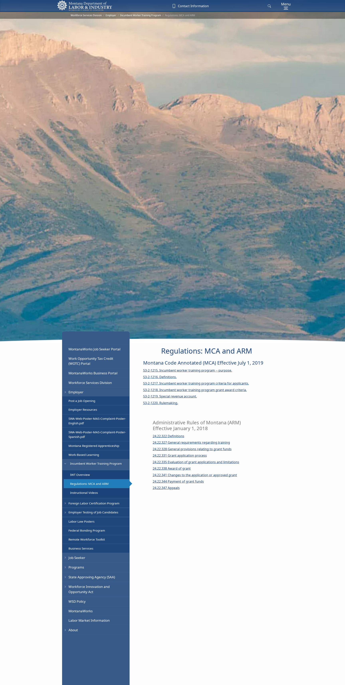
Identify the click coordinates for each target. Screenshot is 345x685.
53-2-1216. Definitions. (160, 377)
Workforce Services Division (86, 15)
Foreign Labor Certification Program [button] (93, 503)
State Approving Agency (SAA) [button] (91, 577)
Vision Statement (80, 639)
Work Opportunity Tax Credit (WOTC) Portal (90, 361)
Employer (111, 15)
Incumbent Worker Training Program (140, 15)
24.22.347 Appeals (166, 488)
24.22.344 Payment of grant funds (178, 481)
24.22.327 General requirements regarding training (191, 442)
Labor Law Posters (81, 521)
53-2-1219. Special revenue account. (170, 396)
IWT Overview (80, 474)
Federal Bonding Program (86, 530)
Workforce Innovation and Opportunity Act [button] (89, 589)
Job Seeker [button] (76, 557)
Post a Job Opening (81, 401)
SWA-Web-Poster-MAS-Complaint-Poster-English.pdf (97, 421)
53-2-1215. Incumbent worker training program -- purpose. (187, 370)
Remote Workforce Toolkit (86, 539)
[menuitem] (95, 349)
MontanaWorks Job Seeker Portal (94, 349)
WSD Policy (77, 601)
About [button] (73, 629)
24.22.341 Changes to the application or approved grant (195, 475)
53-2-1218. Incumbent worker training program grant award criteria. (195, 390)
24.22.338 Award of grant (172, 468)
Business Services (80, 548)
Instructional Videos (84, 492)
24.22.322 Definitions (168, 436)
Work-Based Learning (83, 454)
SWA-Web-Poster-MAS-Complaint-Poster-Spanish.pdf (97, 434)
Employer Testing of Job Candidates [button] (93, 512)
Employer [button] (75, 392)
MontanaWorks (80, 610)
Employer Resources (82, 410)
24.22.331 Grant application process (180, 455)
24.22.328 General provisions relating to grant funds (192, 449)
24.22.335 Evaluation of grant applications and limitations (196, 462)
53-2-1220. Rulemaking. (160, 403)
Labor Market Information (89, 620)
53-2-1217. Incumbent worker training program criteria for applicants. (196, 383)
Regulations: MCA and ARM (89, 483)
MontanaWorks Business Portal (92, 373)
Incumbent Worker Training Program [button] (96, 463)
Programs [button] (76, 567)
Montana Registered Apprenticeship (93, 445)
